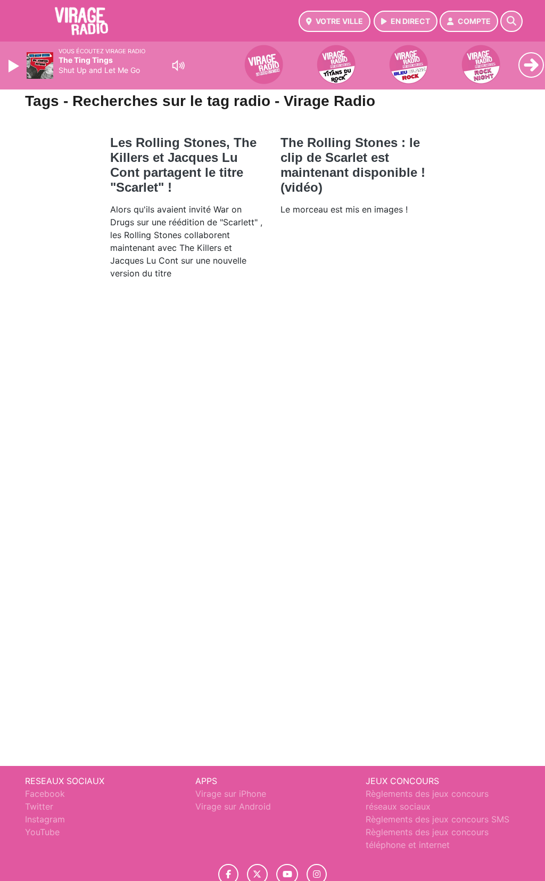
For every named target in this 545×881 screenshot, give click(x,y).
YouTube (42, 832)
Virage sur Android (233, 806)
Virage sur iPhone (230, 793)
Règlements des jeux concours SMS (437, 819)
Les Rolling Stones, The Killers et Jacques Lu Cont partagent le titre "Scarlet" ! (183, 164)
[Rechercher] (511, 21)
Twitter (39, 806)
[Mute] (178, 66)
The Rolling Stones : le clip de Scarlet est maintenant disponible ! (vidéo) (352, 164)
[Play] (15, 66)
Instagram (45, 819)
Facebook (45, 793)
